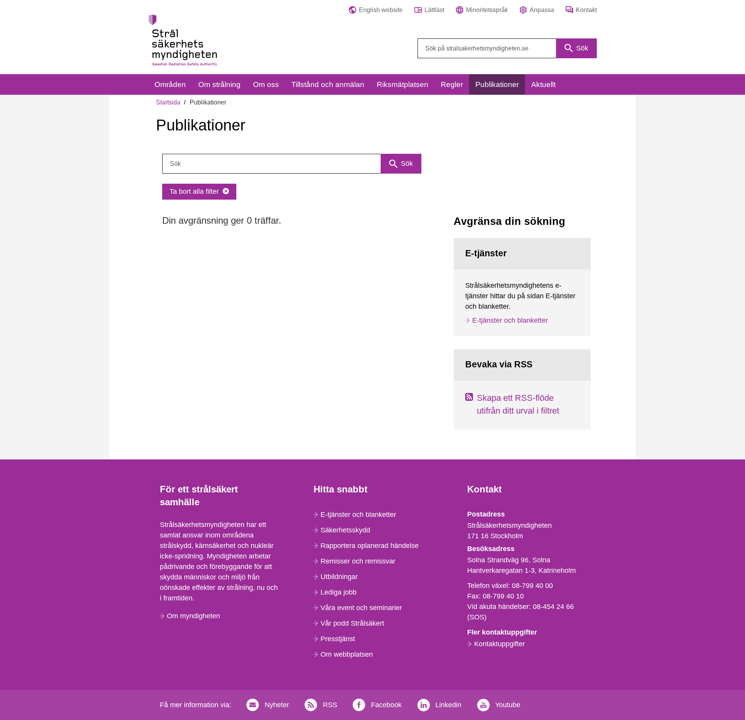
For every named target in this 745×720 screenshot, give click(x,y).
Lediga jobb (339, 592)
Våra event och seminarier (361, 608)
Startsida (168, 102)
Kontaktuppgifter (499, 644)
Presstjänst (338, 639)
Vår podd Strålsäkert (352, 623)
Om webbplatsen (347, 654)
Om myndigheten (193, 616)
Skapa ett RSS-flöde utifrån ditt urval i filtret (518, 404)
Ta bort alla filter (194, 191)
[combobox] (507, 48)
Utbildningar (339, 577)
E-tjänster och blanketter (510, 320)
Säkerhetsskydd (345, 530)
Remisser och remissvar (358, 561)
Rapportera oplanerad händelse (370, 546)
